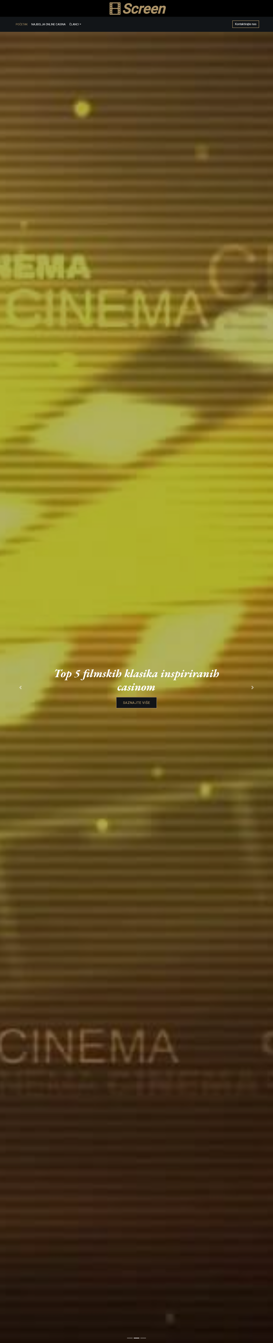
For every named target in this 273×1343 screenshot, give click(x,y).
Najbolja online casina (48, 24)
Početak (22, 24)
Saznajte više (136, 703)
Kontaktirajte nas (245, 24)
